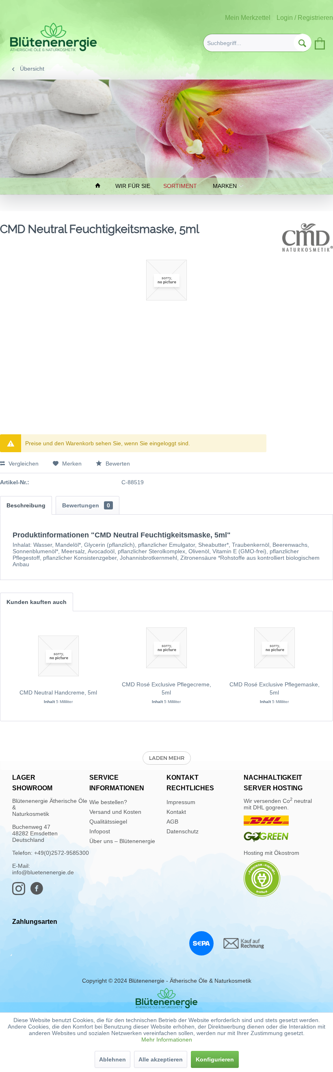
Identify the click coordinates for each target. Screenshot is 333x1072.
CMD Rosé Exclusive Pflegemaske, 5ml (274, 688)
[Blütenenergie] (166, 998)
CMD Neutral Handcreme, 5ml (58, 692)
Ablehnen (112, 1059)
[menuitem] (257, 43)
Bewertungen (86, 505)
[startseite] (98, 186)
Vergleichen (23, 463)
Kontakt (176, 812)
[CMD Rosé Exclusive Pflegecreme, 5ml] (166, 647)
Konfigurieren (215, 1059)
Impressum (180, 802)
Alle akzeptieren (160, 1059)
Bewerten (117, 463)
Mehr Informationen (166, 1039)
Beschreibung (25, 505)
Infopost (99, 831)
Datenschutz (182, 831)
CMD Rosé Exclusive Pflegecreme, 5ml (166, 688)
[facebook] (39, 892)
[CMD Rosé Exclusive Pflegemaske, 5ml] (274, 647)
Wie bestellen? (108, 802)
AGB (172, 821)
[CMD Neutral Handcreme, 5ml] (58, 656)
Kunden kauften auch (36, 602)
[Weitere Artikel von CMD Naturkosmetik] (307, 237)
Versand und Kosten (115, 812)
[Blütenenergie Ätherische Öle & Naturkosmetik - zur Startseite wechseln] (53, 37)
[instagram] (21, 892)
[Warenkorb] (319, 42)
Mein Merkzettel (247, 17)
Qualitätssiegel (108, 821)
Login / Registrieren (305, 17)
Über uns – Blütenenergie (122, 841)
